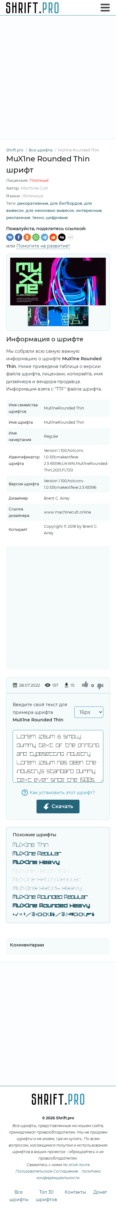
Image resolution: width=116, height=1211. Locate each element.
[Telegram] (44, 237)
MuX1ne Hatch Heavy (47, 888)
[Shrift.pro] (32, 7)
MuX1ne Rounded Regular (50, 897)
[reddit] (53, 237)
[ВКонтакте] (10, 237)
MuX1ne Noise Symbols (54, 914)
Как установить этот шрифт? (62, 792)
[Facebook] (18, 237)
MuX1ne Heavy (36, 862)
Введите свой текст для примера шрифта (40, 712)
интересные (89, 210)
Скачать (62, 806)
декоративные (32, 203)
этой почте (79, 1164)
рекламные (18, 217)
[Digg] (62, 237)
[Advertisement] (58, 77)
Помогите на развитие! (43, 246)
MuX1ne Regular (37, 853)
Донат (100, 1192)
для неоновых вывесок (50, 210)
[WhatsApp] (36, 237)
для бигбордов (66, 203)
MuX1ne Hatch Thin (40, 871)
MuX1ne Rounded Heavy (51, 905)
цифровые (57, 217)
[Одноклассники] (27, 237)
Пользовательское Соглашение (46, 1171)
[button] (100, 281)
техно (38, 217)
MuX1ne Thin (30, 845)
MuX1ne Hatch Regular (47, 879)
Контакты (75, 1192)
